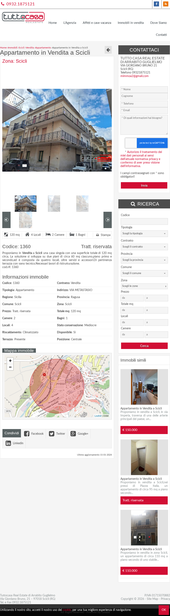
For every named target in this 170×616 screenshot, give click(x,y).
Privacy (165, 599)
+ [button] (10, 360)
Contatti (161, 34)
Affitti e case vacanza (97, 22)
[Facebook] (156, 4)
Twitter (60, 433)
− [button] (10, 367)
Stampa (105, 235)
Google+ (82, 433)
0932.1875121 (20, 4)
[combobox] (144, 233)
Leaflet (98, 415)
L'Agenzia (69, 22)
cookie (67, 610)
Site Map (152, 599)
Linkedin (17, 443)
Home (53, 22)
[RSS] (166, 4)
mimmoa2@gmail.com (134, 76)
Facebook (37, 433)
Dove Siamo (158, 22)
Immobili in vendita (131, 22)
